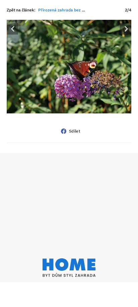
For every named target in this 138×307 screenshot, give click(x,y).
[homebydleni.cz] (69, 267)
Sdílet (74, 131)
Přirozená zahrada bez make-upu (69, 9)
